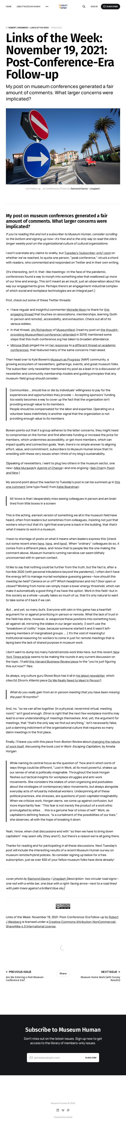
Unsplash (94, 188)
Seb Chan (97, 468)
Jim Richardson (41, 330)
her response (58, 345)
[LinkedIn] (57, 1110)
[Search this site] (84, 6)
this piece (53, 661)
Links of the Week (40, 27)
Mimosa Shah (19, 345)
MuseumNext (65, 330)
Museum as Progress (65, 359)
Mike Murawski (24, 468)
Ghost (69, 1117)
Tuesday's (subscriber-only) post (87, 253)
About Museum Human (28, 6)
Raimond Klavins (79, 188)
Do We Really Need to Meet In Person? (74, 680)
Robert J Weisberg (18, 27)
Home (8, 6)
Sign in (94, 6)
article (25, 657)
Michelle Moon (77, 310)
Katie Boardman (68, 487)
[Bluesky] (63, 1110)
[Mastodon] (68, 1110)
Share (63, 973)
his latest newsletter (90, 676)
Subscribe (112, 6)
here (41, 543)
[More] (46, 6)
